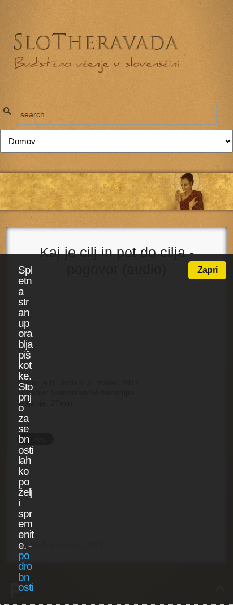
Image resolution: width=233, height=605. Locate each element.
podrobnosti (25, 571)
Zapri (207, 270)
